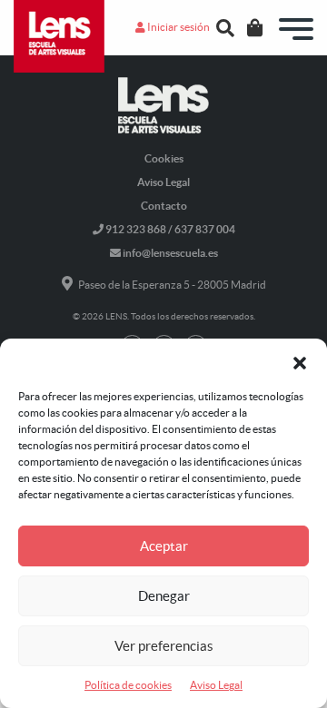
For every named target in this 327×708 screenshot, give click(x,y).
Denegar (164, 596)
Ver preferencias (163, 646)
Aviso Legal (216, 685)
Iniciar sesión (177, 27)
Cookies (163, 158)
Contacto (164, 205)
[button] (300, 361)
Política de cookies (128, 685)
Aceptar (164, 546)
